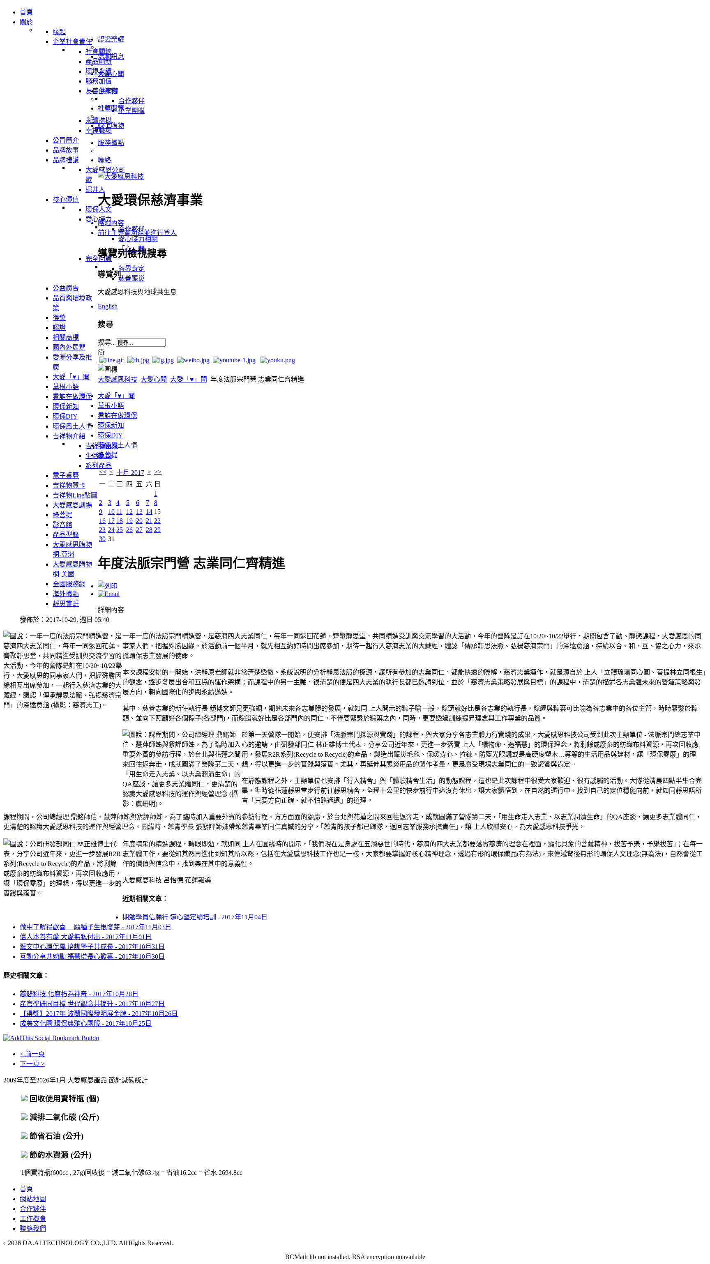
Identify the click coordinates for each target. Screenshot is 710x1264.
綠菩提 (108, 454)
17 (111, 520)
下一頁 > (32, 1063)
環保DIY (110, 435)
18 (119, 520)
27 (139, 529)
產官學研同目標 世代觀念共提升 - (92, 1003)
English (108, 306)
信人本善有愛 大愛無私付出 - (86, 936)
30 (102, 538)
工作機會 (33, 1218)
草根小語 (111, 405)
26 (129, 529)
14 (149, 511)
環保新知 (111, 425)
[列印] (108, 585)
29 (157, 529)
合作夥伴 (33, 1208)
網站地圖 (33, 1198)
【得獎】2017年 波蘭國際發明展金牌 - (99, 1013)
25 (119, 529)
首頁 (26, 1189)
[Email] (109, 593)
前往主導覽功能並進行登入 (137, 232)
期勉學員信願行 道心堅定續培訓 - (194, 917)
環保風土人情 (117, 445)
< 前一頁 (32, 1053)
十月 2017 (130, 472)
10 (111, 511)
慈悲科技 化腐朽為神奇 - (79, 993)
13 (139, 511)
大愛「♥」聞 (188, 379)
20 (139, 520)
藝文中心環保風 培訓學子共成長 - (92, 946)
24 (111, 529)
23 (102, 529)
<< (102, 471)
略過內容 (111, 222)
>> (157, 471)
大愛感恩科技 (117, 379)
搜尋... (107, 342)
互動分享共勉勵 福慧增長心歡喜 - (92, 956)
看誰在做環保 (117, 415)
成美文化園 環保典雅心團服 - (86, 1023)
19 (129, 520)
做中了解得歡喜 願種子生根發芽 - (95, 926)
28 (149, 529)
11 (119, 511)
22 (157, 520)
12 (129, 511)
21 (149, 520)
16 (102, 520)
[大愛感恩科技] (121, 176)
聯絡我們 (33, 1228)
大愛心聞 (154, 379)
